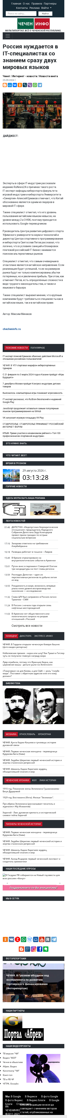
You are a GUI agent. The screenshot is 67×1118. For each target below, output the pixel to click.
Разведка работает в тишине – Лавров (32, 551)
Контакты (22, 8)
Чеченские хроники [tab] (17, 780)
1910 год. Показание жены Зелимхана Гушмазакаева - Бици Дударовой (31, 790)
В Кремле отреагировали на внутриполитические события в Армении (34, 559)
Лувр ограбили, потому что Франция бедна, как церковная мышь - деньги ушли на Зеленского (28, 663)
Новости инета (48, 76)
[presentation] (59, 700)
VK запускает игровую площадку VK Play (23, 418)
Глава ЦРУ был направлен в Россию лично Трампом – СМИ (34, 598)
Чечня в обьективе (13, 1062)
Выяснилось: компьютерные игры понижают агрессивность (32, 393)
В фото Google (49, 1096)
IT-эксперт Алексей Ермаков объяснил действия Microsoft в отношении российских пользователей (33, 357)
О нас (26, 3)
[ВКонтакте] (15, 85)
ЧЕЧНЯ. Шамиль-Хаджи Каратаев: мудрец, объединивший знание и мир (25, 770)
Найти (45, 13)
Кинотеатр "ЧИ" (11, 1070)
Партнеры (50, 3)
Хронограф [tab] (44, 734)
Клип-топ (7, 1075)
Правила (36, 3)
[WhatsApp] (35, 85)
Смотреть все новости (27, 626)
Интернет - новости (24, 76)
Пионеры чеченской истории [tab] (23, 824)
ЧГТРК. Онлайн (11, 1083)
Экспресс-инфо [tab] (43, 635)
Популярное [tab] (38, 348)
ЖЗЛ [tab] (34, 780)
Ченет (6, 76)
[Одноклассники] (20, 85)
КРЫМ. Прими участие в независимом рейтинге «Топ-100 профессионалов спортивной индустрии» (31, 434)
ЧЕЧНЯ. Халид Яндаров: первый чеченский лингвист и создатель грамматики (31, 860)
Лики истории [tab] (47, 780)
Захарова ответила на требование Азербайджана (30, 545)
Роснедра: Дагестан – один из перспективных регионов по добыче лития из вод (34, 577)
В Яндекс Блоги (36, 1100)
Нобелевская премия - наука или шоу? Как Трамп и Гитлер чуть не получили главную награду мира (33, 654)
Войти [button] (45, 8)
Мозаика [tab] (11, 734)
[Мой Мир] (10, 85)
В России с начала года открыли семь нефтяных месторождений (31, 606)
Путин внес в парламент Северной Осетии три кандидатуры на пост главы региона (34, 567)
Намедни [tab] (11, 635)
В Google (16, 1096)
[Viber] (30, 85)
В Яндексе (31, 1096)
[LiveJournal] (25, 85)
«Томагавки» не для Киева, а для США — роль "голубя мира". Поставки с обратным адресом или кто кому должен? (31, 673)
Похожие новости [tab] (17, 348)
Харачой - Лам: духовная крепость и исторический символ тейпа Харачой (29, 814)
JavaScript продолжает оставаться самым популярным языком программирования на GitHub (31, 410)
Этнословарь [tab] (27, 734)
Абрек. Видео (10, 1066)
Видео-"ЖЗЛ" (9, 1057)
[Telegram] (40, 85)
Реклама (34, 8)
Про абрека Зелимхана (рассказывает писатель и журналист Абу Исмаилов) (29, 805)
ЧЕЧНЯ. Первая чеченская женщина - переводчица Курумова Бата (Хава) (30, 753)
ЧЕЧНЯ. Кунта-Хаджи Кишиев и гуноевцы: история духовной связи (29, 744)
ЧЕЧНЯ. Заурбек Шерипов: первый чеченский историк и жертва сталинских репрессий (32, 761)
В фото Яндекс (14, 1100)
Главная (16, 3)
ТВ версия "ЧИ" (11, 1053)
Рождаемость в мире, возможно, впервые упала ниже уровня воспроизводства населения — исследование (34, 588)
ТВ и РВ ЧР (8, 1079)
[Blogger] (5, 85)
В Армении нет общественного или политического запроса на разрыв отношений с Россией (30, 616)
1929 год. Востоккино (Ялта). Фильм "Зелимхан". (28, 797)
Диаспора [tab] (25, 635)
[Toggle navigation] (8, 35)
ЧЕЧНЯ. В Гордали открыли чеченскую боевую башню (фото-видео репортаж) (31, 646)
